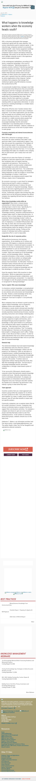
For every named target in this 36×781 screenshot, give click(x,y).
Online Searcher (5, 764)
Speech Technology (6, 767)
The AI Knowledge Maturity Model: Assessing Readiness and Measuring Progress (18, 661)
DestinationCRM (5, 757)
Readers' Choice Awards (7, 741)
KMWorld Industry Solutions (8, 739)
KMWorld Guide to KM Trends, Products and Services (15, 745)
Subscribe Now (16, 449)
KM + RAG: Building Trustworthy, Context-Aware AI (15, 677)
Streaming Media (5, 768)
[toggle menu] (33, 7)
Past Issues (25, 454)
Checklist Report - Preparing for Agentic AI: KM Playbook (17, 611)
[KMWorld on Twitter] (24, 711)
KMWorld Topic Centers (7, 738)
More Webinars (30, 692)
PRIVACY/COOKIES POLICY (8, 723)
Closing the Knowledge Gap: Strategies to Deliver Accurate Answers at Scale (17, 669)
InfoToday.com (5, 761)
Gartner (22, 36)
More (32, 622)
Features (2, 16)
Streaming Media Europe (7, 770)
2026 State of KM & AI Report (17, 617)
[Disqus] (18, 485)
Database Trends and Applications (10, 755)
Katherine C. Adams (7, 14)
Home (3, 732)
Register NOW (7, 8)
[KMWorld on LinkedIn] (10, 711)
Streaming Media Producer (8, 771)
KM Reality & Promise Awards (9, 742)
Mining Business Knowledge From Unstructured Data (15, 604)
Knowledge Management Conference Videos (13, 744)
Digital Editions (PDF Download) (9, 735)
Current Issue (11, 454)
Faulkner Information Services (9, 760)
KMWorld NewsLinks (6, 736)
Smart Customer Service (7, 766)
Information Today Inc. (7, 708)
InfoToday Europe (6, 763)
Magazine (6, 733)
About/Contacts (5, 747)
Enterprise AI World (6, 758)
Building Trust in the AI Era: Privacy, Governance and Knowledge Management (15, 684)
